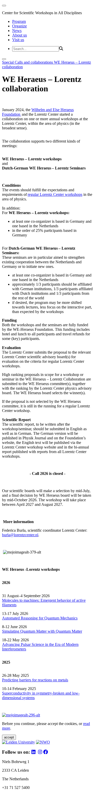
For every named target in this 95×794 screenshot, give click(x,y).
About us (19, 35)
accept (9, 737)
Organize (19, 26)
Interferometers (14, 649)
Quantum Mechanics (60, 618)
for (41, 618)
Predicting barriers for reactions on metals (35, 680)
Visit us (18, 40)
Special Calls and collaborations (28, 62)
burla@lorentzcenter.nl (20, 535)
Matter (77, 631)
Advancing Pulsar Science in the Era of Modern (40, 644)
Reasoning (29, 618)
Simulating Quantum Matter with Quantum (37, 631)
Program (19, 21)
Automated (11, 618)
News (17, 30)
